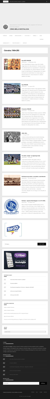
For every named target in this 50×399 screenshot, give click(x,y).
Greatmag (16, 392)
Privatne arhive (16, 43)
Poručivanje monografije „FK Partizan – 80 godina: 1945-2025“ (22, 287)
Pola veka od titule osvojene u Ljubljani (17, 1)
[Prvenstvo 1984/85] (12, 112)
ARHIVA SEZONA (18, 35)
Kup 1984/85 (25, 84)
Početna (5, 35)
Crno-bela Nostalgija (19, 29)
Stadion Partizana (11, 307)
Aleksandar (24, 62)
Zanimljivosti (6, 43)
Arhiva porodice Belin (14, 295)
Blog (41, 35)
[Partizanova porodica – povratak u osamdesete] (12, 180)
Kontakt (25, 43)
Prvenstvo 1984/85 (26, 109)
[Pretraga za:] (21, 244)
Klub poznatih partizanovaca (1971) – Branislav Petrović (18, 313)
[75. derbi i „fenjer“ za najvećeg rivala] (12, 159)
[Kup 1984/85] (12, 88)
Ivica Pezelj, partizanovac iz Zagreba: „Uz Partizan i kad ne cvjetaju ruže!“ (22, 319)
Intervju (41, 39)
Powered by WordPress (7, 392)
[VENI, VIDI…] (12, 137)
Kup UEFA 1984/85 (26, 60)
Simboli (34, 35)
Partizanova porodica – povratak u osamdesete (33, 176)
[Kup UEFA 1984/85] (12, 64)
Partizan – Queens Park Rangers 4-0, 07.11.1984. (34, 200)
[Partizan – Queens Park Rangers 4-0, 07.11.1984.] (12, 206)
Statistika (27, 35)
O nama (10, 35)
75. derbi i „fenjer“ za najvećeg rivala (31, 155)
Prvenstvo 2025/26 (13, 283)
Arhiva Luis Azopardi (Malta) (15, 291)
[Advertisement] (25, 14)
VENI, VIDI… (24, 133)
